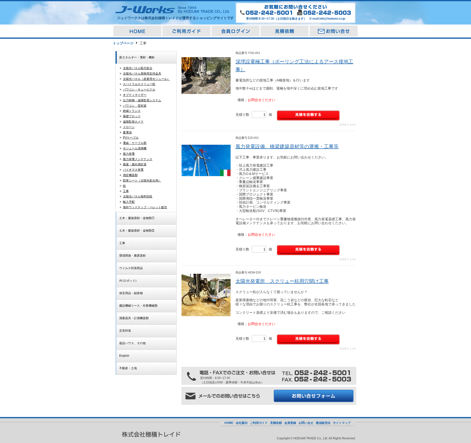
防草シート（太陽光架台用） (142, 180)
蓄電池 (127, 132)
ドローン (129, 127)
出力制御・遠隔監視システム (142, 100)
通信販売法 (323, 423)
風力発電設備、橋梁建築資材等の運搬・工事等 (287, 146)
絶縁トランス (132, 111)
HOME (228, 423)
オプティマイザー (134, 95)
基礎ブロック (132, 116)
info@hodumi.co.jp (332, 18)
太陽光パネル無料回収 (137, 196)
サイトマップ (342, 423)
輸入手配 (129, 202)
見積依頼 (276, 423)
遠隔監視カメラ (133, 121)
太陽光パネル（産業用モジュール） (146, 79)
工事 (126, 191)
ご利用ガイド (259, 423)
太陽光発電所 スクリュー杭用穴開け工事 (282, 281)
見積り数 (242, 115)
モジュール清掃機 (134, 148)
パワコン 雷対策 (134, 105)
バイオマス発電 (133, 169)
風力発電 (129, 154)
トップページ (123, 43)
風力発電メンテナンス (137, 159)
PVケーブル (131, 137)
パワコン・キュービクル (139, 89)
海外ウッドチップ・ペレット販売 (145, 207)
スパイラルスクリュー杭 (139, 84)
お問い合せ (306, 423)
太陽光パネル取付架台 (137, 68)
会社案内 (242, 423)
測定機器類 (130, 175)
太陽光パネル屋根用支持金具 (142, 73)
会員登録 (290, 423)
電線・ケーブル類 (134, 143)
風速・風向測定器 (134, 164)
